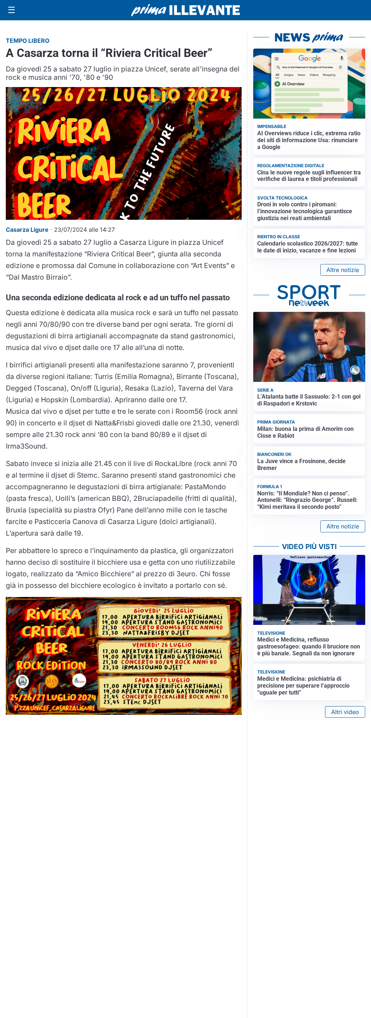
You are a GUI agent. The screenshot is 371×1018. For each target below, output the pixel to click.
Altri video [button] (345, 712)
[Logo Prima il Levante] (185, 10)
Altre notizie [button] (342, 269)
